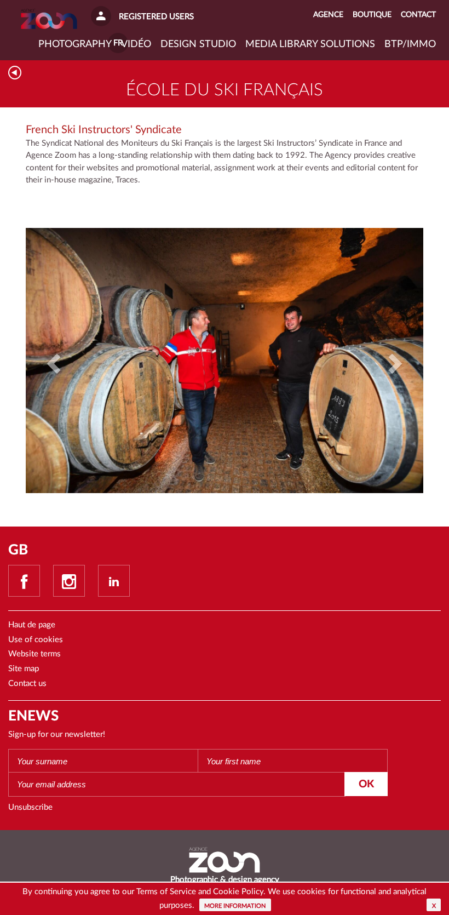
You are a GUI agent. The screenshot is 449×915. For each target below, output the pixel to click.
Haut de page (31, 625)
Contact (418, 15)
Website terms (34, 654)
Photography (75, 44)
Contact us (27, 683)
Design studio (198, 44)
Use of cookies (35, 640)
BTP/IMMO (410, 44)
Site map (23, 669)
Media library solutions (310, 44)
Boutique (372, 15)
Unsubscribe (30, 807)
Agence (328, 15)
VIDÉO (136, 44)
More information (235, 906)
